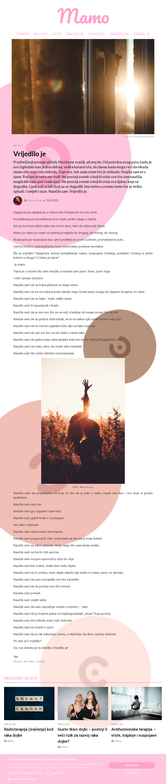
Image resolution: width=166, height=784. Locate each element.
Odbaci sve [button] (132, 773)
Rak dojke (28, 661)
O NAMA (22, 34)
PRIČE (57, 34)
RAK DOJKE (75, 34)
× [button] (162, 758)
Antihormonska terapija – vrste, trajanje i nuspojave (134, 732)
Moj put (17, 661)
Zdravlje (40, 661)
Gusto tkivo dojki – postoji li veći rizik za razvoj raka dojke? (82, 735)
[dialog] (83, 769)
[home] (83, 16)
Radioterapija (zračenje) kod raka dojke (28, 732)
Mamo (11, 741)
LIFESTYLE (97, 34)
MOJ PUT (40, 34)
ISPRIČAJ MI (119, 34)
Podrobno (84, 767)
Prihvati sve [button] (132, 765)
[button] (56, 779)
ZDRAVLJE (142, 34)
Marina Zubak (35, 200)
